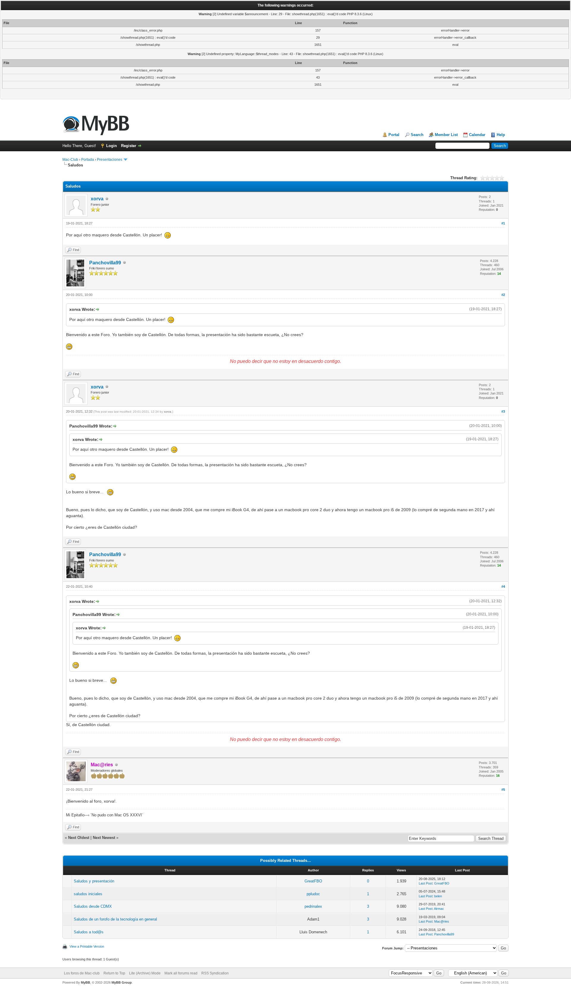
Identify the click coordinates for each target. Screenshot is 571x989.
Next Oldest (78, 837)
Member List (446, 134)
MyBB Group (122, 982)
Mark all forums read (180, 973)
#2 (503, 295)
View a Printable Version (87, 946)
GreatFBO (313, 881)
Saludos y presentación (94, 881)
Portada (87, 159)
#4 (503, 586)
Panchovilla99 (105, 262)
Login (111, 145)
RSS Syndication (215, 973)
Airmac (439, 908)
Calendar (477, 134)
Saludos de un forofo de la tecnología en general (115, 919)
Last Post (425, 883)
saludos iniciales (88, 894)
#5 (503, 789)
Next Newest (104, 837)
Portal (393, 134)
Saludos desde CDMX (93, 906)
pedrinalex (313, 906)
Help (501, 134)
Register (128, 145)
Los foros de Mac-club (82, 973)
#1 (503, 223)
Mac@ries (441, 921)
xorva (97, 198)
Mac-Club (70, 159)
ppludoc (313, 894)
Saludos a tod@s (88, 932)
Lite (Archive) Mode (145, 973)
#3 (503, 411)
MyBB (85, 982)
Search (417, 134)
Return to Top (114, 973)
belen (438, 896)
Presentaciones (109, 159)
